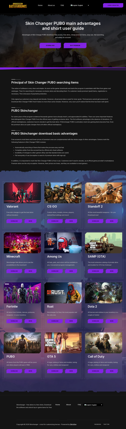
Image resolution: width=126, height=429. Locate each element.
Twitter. (106, 424)
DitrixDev (73, 424)
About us (51, 5)
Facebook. (97, 424)
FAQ (62, 5)
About (68, 405)
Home (40, 5)
